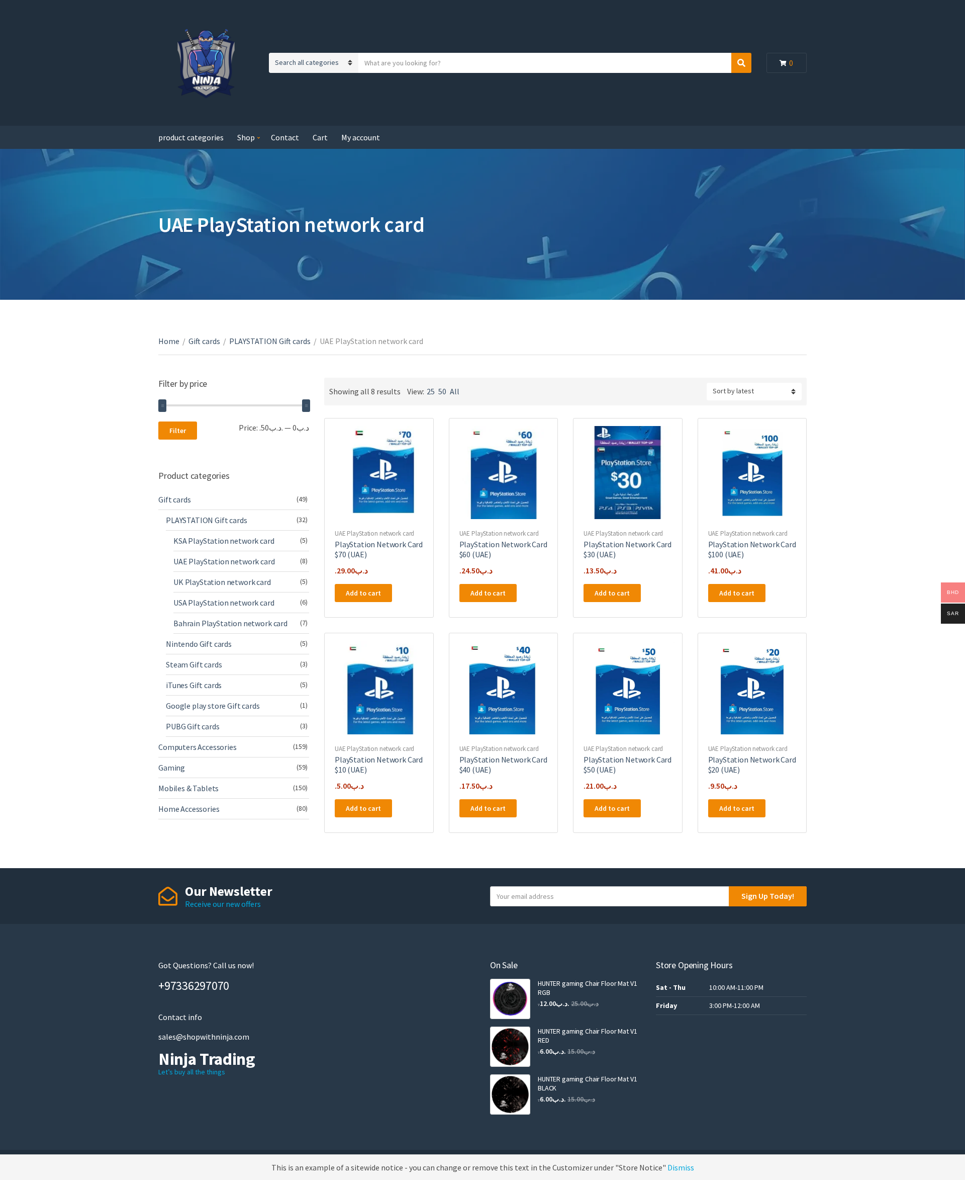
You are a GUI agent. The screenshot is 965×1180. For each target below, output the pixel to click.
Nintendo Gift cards (199, 644)
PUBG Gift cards (193, 726)
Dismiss (680, 1167)
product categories (191, 137)
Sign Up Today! (767, 896)
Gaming (171, 768)
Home (168, 341)
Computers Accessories (197, 747)
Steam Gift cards (194, 664)
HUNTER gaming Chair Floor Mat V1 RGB (587, 988)
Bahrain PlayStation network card (230, 623)
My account (360, 137)
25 (431, 391)
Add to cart (363, 593)
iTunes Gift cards (194, 685)
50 (442, 391)
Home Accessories (188, 809)
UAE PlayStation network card (374, 533)
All (454, 391)
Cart (320, 137)
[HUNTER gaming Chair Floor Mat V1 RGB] (510, 999)
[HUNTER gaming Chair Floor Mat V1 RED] (510, 1047)
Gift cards (204, 341)
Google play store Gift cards (213, 706)
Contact (285, 137)
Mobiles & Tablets (188, 788)
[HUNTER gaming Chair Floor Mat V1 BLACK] (510, 1094)
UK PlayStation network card (222, 582)
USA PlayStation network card (223, 603)
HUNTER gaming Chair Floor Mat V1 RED (587, 1036)
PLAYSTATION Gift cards (270, 341)
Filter (177, 430)
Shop (246, 137)
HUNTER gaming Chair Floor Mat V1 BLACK (587, 1083)
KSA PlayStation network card (223, 541)
